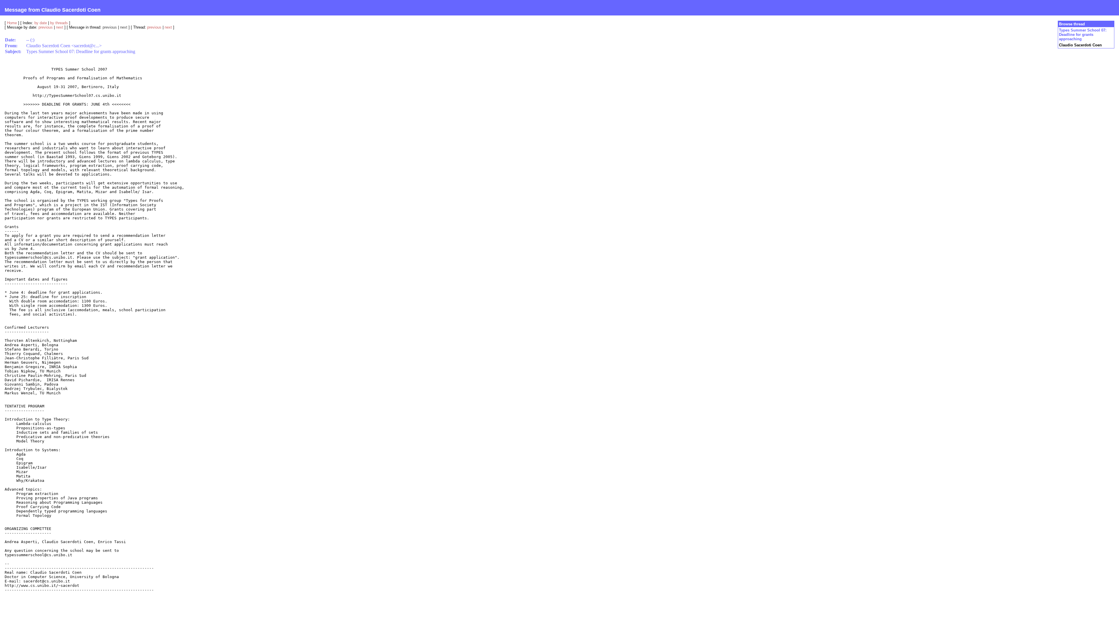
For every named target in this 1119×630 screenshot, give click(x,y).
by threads (59, 23)
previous (45, 27)
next (59, 27)
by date (40, 23)
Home (12, 23)
